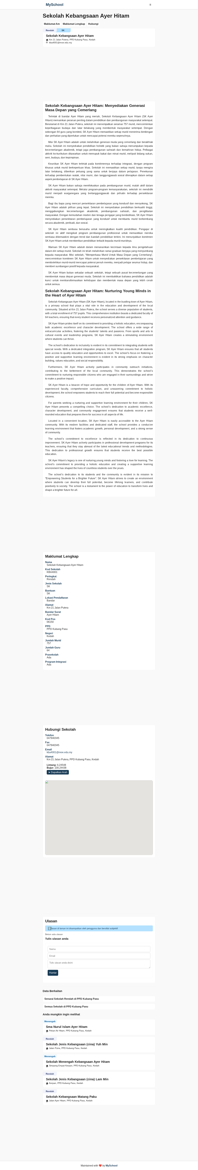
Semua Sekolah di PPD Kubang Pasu (66, 1006)
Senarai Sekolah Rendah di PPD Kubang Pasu (71, 999)
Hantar (53, 972)
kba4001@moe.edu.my (59, 752)
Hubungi (93, 24)
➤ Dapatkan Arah (57, 772)
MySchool (54, 4)
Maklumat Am (52, 24)
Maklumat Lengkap (74, 24)
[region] (99, 73)
